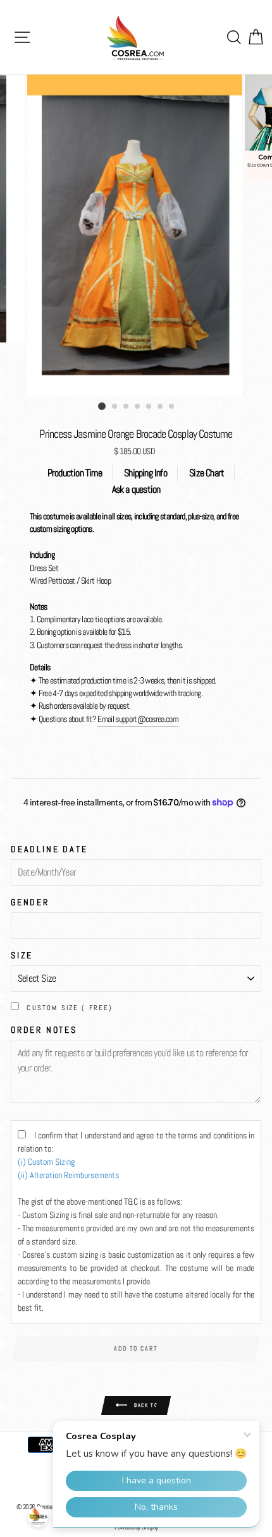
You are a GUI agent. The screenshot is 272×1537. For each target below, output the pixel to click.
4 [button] (138, 407)
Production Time (74, 472)
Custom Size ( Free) (70, 1007)
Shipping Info (145, 472)
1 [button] (102, 406)
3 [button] (126, 407)
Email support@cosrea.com (137, 719)
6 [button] (161, 407)
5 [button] (149, 407)
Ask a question (136, 489)
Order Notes (44, 1029)
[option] (136, 236)
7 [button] (172, 407)
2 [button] (115, 407)
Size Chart (206, 472)
